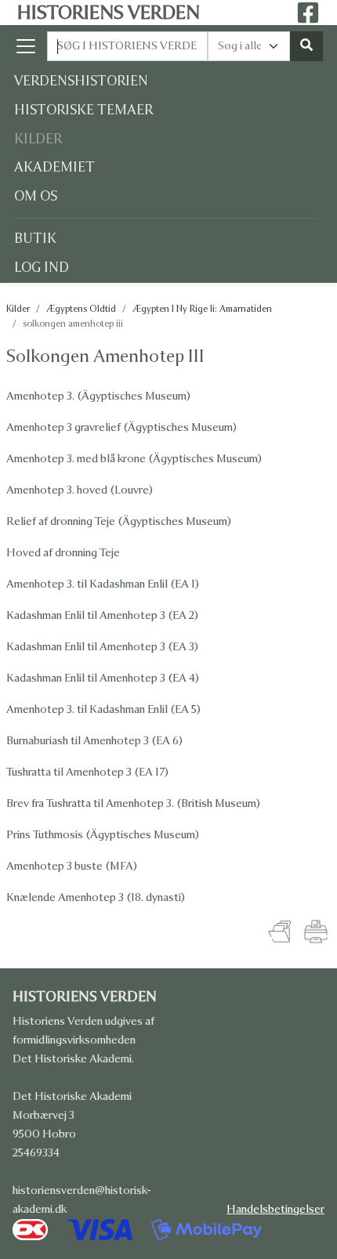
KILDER (38, 139)
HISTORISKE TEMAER (83, 110)
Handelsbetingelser (275, 1209)
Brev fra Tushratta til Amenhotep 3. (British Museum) (133, 803)
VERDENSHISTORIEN (81, 81)
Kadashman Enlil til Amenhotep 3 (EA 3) (102, 646)
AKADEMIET (54, 167)
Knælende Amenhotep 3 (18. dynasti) (95, 897)
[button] (30, 46)
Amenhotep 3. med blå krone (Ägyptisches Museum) (134, 458)
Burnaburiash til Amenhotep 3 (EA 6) (94, 740)
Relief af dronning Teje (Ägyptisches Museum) (118, 521)
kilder (18, 308)
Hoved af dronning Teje (63, 552)
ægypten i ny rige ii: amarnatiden (202, 308)
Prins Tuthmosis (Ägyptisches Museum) (102, 834)
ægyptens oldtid (81, 308)
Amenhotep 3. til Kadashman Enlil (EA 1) (102, 584)
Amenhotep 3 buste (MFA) (71, 866)
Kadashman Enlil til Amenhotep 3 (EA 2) (102, 615)
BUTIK (35, 239)
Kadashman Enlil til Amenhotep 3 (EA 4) (102, 678)
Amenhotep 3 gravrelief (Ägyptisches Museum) (121, 427)
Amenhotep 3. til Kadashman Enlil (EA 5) (103, 709)
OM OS (35, 196)
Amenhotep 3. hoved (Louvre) (79, 490)
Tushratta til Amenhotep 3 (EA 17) (87, 772)
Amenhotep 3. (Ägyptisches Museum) (98, 396)
